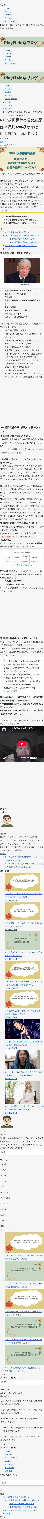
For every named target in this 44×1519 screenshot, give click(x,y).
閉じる (2, 1490)
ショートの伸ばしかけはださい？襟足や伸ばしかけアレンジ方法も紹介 (21, 1429)
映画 (2, 1215)
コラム (3, 1187)
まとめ (7, 249)
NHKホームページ (25, 565)
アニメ (3, 1170)
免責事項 (8, 1471)
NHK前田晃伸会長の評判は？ (21, 239)
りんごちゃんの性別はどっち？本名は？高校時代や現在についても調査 (21, 1402)
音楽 (2, 1226)
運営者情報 (9, 1468)
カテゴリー (4, 1393)
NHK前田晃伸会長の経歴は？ (17, 232)
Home (7, 8)
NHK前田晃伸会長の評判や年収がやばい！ (23, 236)
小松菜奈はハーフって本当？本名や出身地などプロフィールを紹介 (21, 1420)
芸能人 (3, 142)
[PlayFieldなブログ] (22, 47)
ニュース (4, 1204)
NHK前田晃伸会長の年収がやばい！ (24, 242)
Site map (8, 11)
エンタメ (4, 1175)
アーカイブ (4, 1378)
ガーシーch (5, 1181)
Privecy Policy (11, 1458)
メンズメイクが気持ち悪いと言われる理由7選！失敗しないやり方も (21, 1438)
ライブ (3, 1209)
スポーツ (4, 1192)
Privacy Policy (11, 22)
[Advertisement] (22, 403)
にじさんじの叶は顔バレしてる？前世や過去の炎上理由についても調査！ (21, 1411)
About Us (8, 18)
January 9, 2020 (10, 691)
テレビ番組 (5, 1198)
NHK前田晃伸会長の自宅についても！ (21, 246)
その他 (3, 1164)
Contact (8, 15)
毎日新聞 (25, 284)
